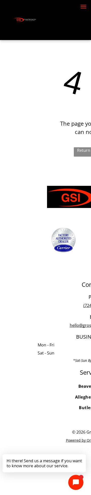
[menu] (83, 7)
